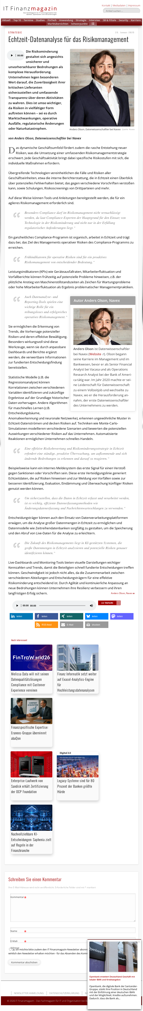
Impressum (134, 5)
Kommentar (18, 897)
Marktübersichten (58, 23)
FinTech (52, 20)
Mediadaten (119, 5)
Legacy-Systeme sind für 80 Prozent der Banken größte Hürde (75, 786)
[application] (15, 55)
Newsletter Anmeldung (29, 993)
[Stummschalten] (91, 606)
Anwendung (66, 20)
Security (123, 20)
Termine (28, 20)
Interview (94, 20)
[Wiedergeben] (12, 55)
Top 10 (17, 20)
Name (18, 931)
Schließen (139, 942)
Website (95, 354)
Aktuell (6, 20)
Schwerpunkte (79, 23)
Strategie (81, 20)
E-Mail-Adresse (18, 944)
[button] (93, 24)
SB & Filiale (109, 20)
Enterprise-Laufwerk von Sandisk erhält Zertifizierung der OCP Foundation (29, 786)
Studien (40, 20)
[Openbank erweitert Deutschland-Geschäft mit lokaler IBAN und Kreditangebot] (113, 957)
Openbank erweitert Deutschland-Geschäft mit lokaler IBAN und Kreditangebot (112, 978)
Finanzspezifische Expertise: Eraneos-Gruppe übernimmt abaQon (29, 732)
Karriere (136, 20)
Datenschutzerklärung (64, 993)
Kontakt (106, 5)
